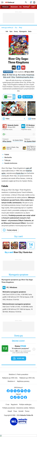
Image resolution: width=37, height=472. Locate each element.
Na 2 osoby (22, 75)
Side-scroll (6, 77)
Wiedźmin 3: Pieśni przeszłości (18, 374)
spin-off (29, 168)
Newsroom (14, 7)
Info (7, 31)
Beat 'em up (13, 75)
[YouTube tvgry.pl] (11, 397)
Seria (29, 31)
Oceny (16, 31)
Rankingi (26, 7)
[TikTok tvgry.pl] (15, 397)
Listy (32, 7)
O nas (7, 404)
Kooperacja (30, 75)
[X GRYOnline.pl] (15, 390)
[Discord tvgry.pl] (22, 397)
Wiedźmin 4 (11, 381)
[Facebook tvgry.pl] (25, 397)
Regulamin (14, 404)
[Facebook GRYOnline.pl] (8, 390)
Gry (20, 7)
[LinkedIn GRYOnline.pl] (25, 390)
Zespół (10, 411)
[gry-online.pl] (9, 2)
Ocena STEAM (18, 350)
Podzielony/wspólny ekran (24, 77)
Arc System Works (18, 140)
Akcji (20, 27)
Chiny (13, 77)
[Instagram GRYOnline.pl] (11, 390)
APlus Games (7, 141)
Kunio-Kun (20, 173)
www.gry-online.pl (7, 27)
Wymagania (23, 31)
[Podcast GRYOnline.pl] (22, 390)
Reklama (32, 408)
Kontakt (21, 411)
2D (8, 75)
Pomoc (27, 411)
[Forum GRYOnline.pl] (28, 390)
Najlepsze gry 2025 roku (27, 378)
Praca (15, 411)
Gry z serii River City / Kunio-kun (18, 248)
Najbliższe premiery (23, 381)
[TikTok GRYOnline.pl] (18, 390)
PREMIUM (5, 7)
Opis (11, 31)
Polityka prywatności (8, 408)
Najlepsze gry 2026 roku (9, 378)
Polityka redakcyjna (25, 404)
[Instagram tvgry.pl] (18, 397)
